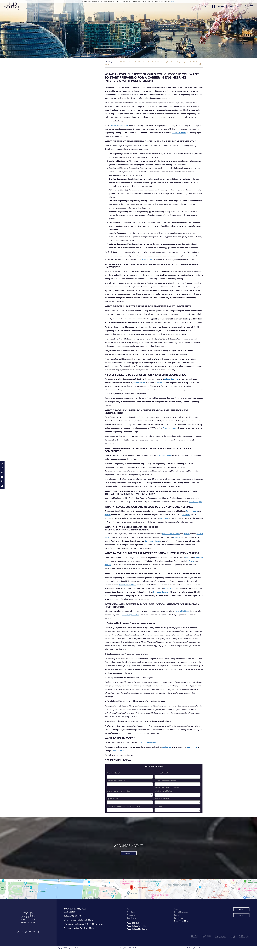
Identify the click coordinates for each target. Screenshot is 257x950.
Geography (164, 518)
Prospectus (131, 915)
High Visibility (89, 928)
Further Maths (139, 382)
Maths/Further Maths (171, 534)
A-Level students (179, 132)
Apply (207, 6)
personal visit (118, 750)
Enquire (220, 6)
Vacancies (241, 915)
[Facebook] (22, 932)
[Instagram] (26, 932)
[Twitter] (18, 932)
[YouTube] (30, 932)
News (176, 909)
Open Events (131, 918)
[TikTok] (38, 932)
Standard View (78, 928)
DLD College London (130, 615)
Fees (128, 909)
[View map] (128, 889)
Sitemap (122, 948)
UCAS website (147, 259)
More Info (128, 853)
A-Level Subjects (171, 379)
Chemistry (186, 515)
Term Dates (131, 912)
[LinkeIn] (34, 932)
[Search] (246, 6)
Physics (108, 515)
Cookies (135, 948)
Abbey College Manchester (137, 929)
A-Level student (165, 455)
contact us (166, 747)
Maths (159, 382)
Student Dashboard (181, 912)
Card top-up (178, 918)
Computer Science (152, 541)
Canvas (176, 915)
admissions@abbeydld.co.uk (92, 924)
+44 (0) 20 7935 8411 (77, 916)
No (174, 1)
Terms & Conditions (181, 921)
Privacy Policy (128, 948)
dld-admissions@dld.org (84, 920)
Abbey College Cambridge (136, 926)
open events (192, 747)
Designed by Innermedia (193, 948)
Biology (108, 565)
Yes (171, 1)
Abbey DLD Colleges (134, 923)
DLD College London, (120, 125)
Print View (67, 928)
